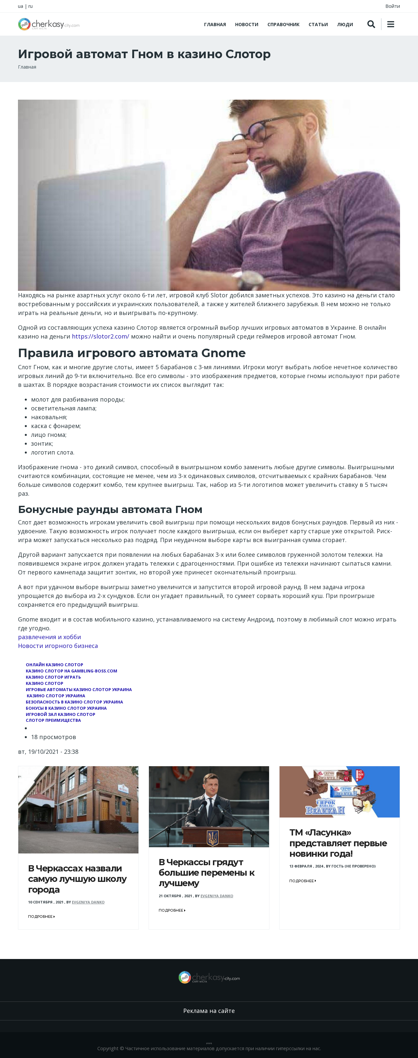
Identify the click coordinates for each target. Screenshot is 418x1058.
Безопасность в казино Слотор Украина (74, 702)
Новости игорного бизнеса (58, 646)
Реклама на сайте (209, 1011)
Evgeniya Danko (88, 902)
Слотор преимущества (53, 720)
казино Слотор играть (53, 677)
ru (30, 6)
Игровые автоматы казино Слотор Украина (79, 689)
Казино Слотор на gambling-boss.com (71, 671)
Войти (392, 6)
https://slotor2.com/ (100, 336)
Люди (345, 24)
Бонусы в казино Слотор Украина (66, 708)
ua (20, 6)
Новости (246, 24)
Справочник (283, 24)
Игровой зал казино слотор (60, 714)
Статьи (318, 24)
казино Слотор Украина (55, 696)
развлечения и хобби (49, 637)
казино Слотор (44, 683)
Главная (215, 24)
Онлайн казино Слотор (54, 665)
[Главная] (49, 24)
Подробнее (41, 916)
